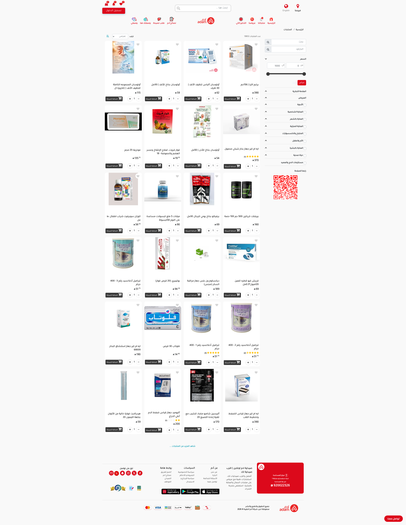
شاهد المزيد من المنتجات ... (182, 446)
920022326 (281, 486)
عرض (302, 82)
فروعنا (298, 11)
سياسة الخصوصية (186, 472)
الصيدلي (167, 479)
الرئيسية (300, 30)
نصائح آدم (167, 476)
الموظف (167, 482)
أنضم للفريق (166, 472)
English (286, 11)
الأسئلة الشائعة (210, 479)
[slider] (304, 74)
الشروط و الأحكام (187, 476)
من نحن (214, 472)
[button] (115, 5)
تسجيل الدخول (113, 11)
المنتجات (288, 30)
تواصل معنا (393, 518)
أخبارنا (214, 476)
